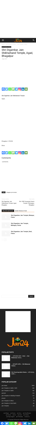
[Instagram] (19, 89)
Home (3, 44)
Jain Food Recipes (27, 413)
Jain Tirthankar (19, 416)
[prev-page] (3, 240)
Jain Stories (8, 415)
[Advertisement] (18, 19)
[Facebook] (3, 89)
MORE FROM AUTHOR (21, 211)
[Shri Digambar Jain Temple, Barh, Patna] (6, 233)
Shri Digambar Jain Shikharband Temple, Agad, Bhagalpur (9, 203)
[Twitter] (6, 89)
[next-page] (5, 240)
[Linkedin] (22, 89)
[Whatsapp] (9, 89)
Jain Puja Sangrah (10, 416)
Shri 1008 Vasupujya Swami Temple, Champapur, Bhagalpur (26, 203)
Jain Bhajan (6, 413)
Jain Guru (19, 413)
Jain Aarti (20, 415)
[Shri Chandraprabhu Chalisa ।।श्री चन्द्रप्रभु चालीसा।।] (6, 374)
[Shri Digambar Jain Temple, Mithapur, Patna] (6, 225)
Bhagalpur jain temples (12, 192)
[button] (3, 40)
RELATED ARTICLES (8, 211)
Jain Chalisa (26, 415)
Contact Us (27, 416)
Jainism (14, 415)
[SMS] (13, 89)
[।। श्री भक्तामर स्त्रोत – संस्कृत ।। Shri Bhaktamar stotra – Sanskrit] (6, 358)
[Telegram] (16, 89)
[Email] (26, 89)
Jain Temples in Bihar (11, 44)
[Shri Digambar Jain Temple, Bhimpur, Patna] (6, 217)
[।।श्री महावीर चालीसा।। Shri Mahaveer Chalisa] (6, 366)
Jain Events (12, 413)
